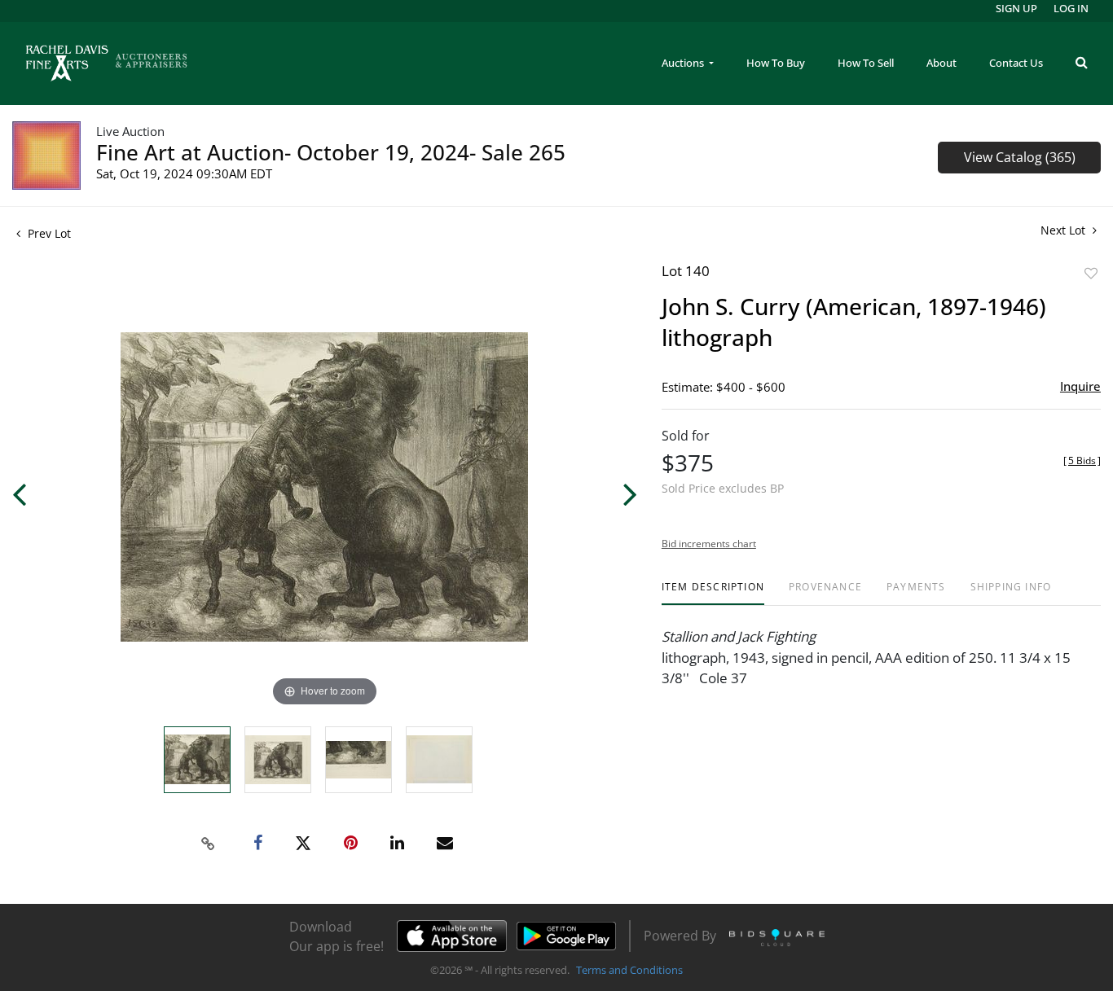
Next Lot (1064, 230)
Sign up (1016, 8)
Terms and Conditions (629, 969)
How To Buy (775, 62)
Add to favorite (1091, 273)
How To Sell (866, 62)
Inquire (1080, 386)
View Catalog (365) (1020, 157)
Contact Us (1016, 62)
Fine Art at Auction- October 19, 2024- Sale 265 (330, 152)
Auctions (684, 62)
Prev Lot (47, 233)
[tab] (713, 593)
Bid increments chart (709, 543)
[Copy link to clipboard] (208, 843)
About (941, 62)
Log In (1071, 8)
